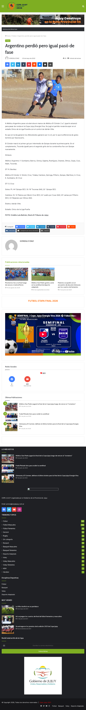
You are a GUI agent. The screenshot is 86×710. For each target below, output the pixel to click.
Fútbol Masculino (9, 525)
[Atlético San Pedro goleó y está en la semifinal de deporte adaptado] (42, 274)
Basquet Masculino (10, 547)
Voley (5, 557)
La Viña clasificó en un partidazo (27, 606)
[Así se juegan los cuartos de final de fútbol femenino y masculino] (8, 619)
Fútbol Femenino (9, 528)
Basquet (6, 543)
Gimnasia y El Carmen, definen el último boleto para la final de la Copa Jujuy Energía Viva (47, 476)
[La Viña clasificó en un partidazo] (8, 609)
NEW (4, 568)
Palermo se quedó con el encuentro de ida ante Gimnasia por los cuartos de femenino (69, 285)
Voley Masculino (9, 561)
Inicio (8, 36)
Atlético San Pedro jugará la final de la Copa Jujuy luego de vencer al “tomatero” (47, 404)
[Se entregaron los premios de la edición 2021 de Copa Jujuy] (8, 629)
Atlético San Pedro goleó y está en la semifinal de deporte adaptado (42, 285)
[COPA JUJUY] (17, 6)
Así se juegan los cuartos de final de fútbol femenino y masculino (39, 616)
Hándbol (6, 572)
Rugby (5, 536)
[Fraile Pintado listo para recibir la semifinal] (11, 417)
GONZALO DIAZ (27, 241)
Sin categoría (8, 539)
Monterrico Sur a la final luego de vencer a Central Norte (16, 284)
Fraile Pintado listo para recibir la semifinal (34, 414)
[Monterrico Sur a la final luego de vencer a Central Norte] (16, 274)
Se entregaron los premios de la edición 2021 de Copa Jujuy (37, 626)
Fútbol (14, 36)
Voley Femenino (9, 565)
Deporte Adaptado (9, 554)
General (6, 532)
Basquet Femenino (10, 550)
